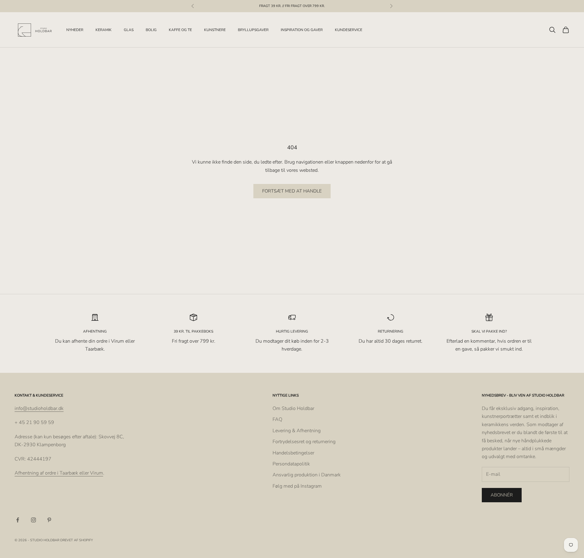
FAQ (277, 419)
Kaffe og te (180, 29)
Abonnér (502, 495)
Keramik (104, 29)
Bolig (151, 29)
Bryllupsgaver (253, 29)
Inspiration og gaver (302, 29)
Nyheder (74, 29)
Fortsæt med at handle (292, 191)
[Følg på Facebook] (18, 520)
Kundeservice (348, 29)
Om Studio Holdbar (293, 408)
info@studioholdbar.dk (39, 408)
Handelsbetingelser (293, 453)
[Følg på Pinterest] (49, 520)
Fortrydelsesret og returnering (304, 441)
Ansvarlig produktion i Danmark (307, 474)
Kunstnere (215, 29)
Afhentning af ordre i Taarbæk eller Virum (59, 473)
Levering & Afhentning (297, 430)
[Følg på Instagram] (33, 520)
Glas (129, 29)
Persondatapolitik (291, 464)
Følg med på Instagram (297, 486)
